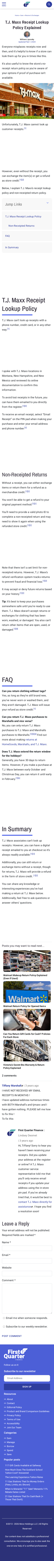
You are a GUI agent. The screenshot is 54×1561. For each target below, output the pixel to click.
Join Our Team (14, 1427)
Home (17, 15)
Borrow (10, 1446)
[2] (23, 179)
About (10, 1399)
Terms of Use (13, 1419)
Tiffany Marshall (11, 1086)
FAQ (7, 236)
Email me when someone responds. (27, 1318)
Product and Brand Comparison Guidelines (28, 1411)
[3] (26, 406)
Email (6, 1255)
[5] (33, 734)
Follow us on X (11, 1365)
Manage (11, 1442)
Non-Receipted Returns (21, 226)
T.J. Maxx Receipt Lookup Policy (23, 216)
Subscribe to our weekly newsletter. (26, 1327)
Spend (10, 1450)
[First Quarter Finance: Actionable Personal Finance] (27, 4)
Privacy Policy (14, 1415)
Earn (9, 1438)
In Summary (12, 247)
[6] (19, 778)
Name (6, 1242)
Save (21, 15)
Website (7, 1268)
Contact (11, 1403)
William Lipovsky (27, 39)
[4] (17, 628)
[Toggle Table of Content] (47, 202)
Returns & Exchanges (32, 15)
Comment (9, 1280)
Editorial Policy (14, 1407)
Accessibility (13, 1423)
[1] (25, 128)
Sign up (27, 1386)
